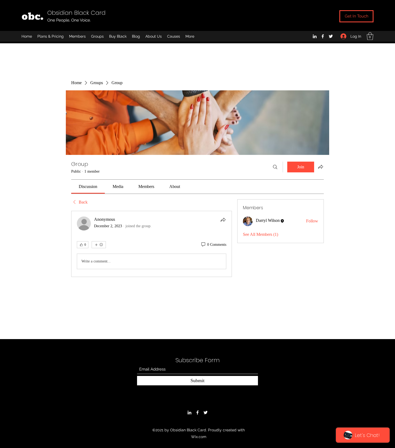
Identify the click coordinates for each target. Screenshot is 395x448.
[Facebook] (322, 36)
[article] (151, 244)
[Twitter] (330, 36)
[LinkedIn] (314, 36)
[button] (370, 36)
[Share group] (320, 166)
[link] (88, 186)
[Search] (275, 167)
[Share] (223, 219)
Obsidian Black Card (76, 13)
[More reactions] (99, 244)
